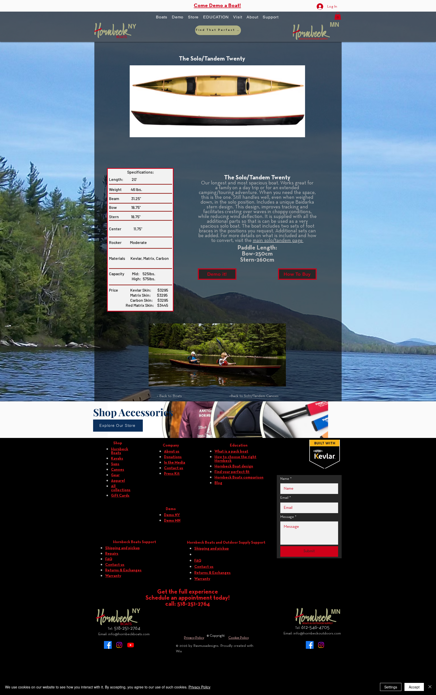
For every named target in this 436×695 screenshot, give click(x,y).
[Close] (430, 687)
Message (288, 517)
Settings (390, 686)
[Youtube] (130, 645)
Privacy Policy (194, 638)
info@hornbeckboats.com (129, 634)
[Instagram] (119, 645)
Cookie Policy (238, 638)
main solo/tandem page (278, 240)
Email (285, 497)
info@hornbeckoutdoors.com (317, 633)
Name (286, 479)
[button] (162, 17)
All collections (120, 488)
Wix (179, 651)
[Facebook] (108, 645)
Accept (414, 686)
